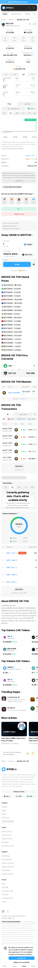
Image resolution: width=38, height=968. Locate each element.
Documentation (7, 859)
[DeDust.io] (16, 429)
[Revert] (19, 369)
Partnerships (6, 870)
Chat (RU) (5, 894)
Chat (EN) (5, 887)
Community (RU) (7, 898)
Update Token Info (11, 226)
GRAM (34, 430)
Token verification (8, 863)
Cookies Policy (7, 839)
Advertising (6, 856)
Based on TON (8, 918)
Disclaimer (5, 842)
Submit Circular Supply (12, 228)
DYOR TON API (7, 821)
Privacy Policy (7, 831)
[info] (34, 195)
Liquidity (27, 104)
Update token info (8, 867)
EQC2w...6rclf (30, 155)
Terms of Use (6, 835)
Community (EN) (7, 891)
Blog (3, 884)
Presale (4, 807)
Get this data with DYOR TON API (12, 148)
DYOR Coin (5, 818)
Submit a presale (7, 874)
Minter (4, 810)
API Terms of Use (8, 846)
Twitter (4, 902)
